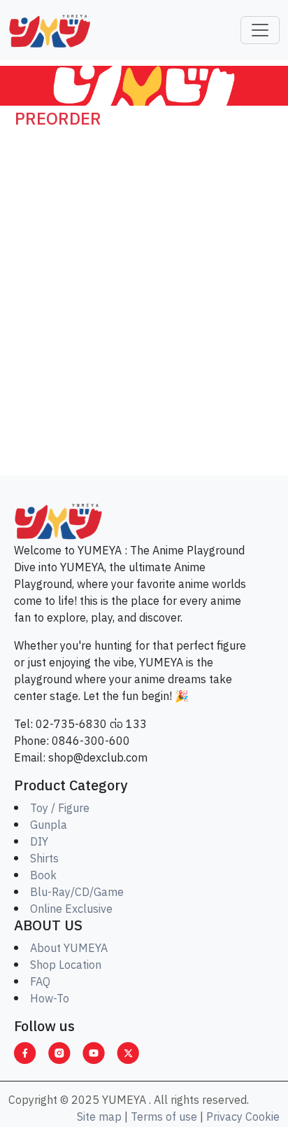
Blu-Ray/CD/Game (77, 892)
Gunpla (48, 825)
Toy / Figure (59, 808)
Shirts (44, 859)
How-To (49, 999)
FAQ (40, 982)
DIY (39, 842)
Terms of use (164, 1117)
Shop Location (65, 965)
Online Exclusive (71, 909)
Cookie (262, 1117)
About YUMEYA (69, 948)
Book (43, 876)
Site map (99, 1117)
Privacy (224, 1117)
